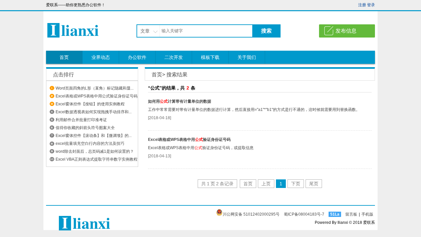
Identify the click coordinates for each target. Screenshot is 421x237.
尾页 (313, 183)
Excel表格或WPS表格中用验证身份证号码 (189, 139)
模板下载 (210, 57)
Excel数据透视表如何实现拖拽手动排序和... (94, 112)
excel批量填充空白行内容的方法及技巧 (90, 143)
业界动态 (100, 57)
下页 (295, 183)
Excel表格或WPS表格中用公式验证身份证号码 (96, 96)
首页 (64, 57)
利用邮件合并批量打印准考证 (81, 120)
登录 (371, 5)
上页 (266, 183)
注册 (362, 5)
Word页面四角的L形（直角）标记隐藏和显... (95, 88)
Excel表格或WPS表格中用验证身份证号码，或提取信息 (201, 147)
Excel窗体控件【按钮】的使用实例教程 (90, 104)
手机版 (367, 214)
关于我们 (246, 57)
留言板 (351, 214)
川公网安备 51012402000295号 (251, 214)
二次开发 (173, 57)
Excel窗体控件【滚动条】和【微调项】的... (94, 135)
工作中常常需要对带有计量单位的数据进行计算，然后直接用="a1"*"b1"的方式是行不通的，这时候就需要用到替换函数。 (254, 109)
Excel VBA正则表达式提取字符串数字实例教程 (96, 159)
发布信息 (346, 31)
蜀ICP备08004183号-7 (304, 214)
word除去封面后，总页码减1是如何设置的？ (95, 151)
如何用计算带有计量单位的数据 (179, 101)
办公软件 (137, 57)
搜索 (266, 31)
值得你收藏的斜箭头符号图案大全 (85, 127)
